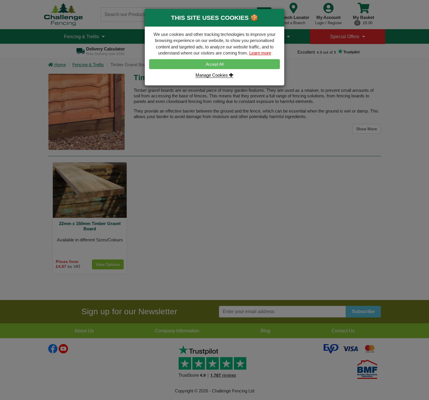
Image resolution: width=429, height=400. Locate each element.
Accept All (215, 64)
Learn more (260, 52)
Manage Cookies (212, 75)
